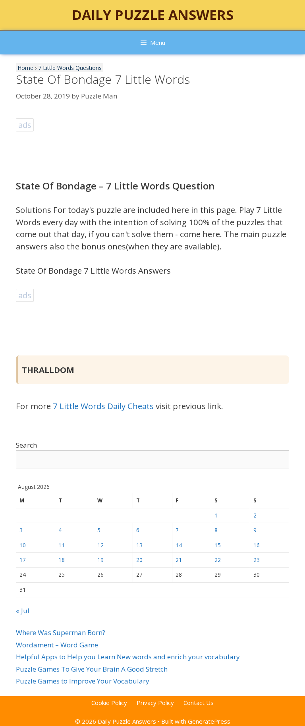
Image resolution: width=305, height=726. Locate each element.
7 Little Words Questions (70, 67)
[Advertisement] (160, 151)
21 (179, 560)
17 (22, 560)
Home (25, 67)
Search (26, 445)
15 (217, 545)
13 (139, 545)
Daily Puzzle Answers (153, 15)
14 (179, 545)
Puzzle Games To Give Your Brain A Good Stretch (92, 669)
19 (100, 560)
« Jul (22, 610)
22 (217, 560)
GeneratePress (209, 721)
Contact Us (198, 703)
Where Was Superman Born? (60, 632)
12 (100, 545)
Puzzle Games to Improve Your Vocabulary (82, 680)
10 (22, 545)
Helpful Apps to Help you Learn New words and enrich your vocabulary (128, 656)
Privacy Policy (155, 703)
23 (256, 560)
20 (139, 560)
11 (61, 545)
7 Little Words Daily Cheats (103, 405)
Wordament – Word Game (57, 644)
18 (61, 560)
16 (256, 545)
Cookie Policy (109, 703)
